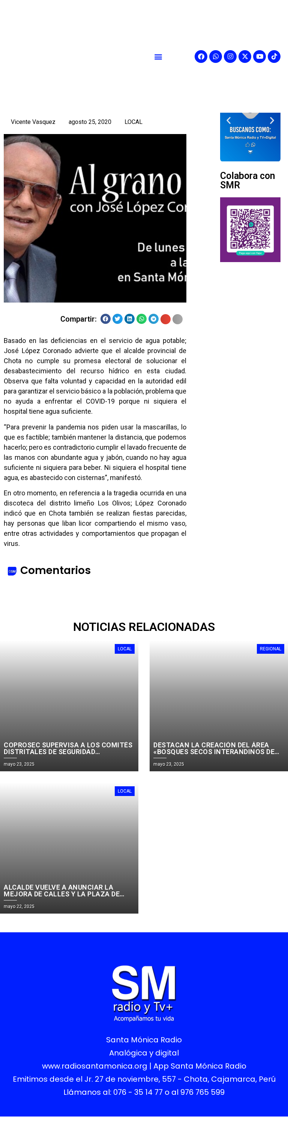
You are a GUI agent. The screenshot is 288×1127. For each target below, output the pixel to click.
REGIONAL (270, 648)
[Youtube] (259, 56)
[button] (158, 56)
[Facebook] (201, 56)
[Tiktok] (274, 56)
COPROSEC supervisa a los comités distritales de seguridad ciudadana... (68, 751)
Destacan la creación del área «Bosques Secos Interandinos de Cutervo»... (213, 751)
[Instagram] (230, 56)
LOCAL (133, 121)
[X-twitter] (244, 56)
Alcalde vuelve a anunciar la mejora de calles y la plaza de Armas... (62, 894)
